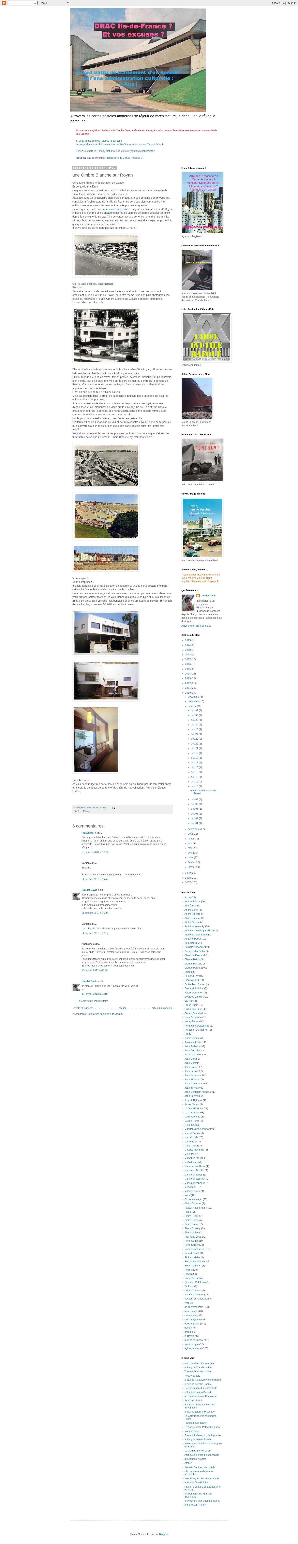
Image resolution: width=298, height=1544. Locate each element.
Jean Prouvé (191, 1071)
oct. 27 (195, 720)
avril (190, 852)
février (191, 862)
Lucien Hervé (191, 1120)
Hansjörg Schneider (195, 1422)
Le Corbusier (191, 1112)
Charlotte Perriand (194, 955)
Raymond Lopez (193, 1236)
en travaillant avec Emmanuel (200, 1396)
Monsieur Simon (193, 1174)
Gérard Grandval (193, 1013)
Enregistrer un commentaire (92, 1001)
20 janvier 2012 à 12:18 (94, 993)
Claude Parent (192, 967)
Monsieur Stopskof (194, 1178)
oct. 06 (195, 804)
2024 (188, 645)
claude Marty (191, 1315)
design (188, 1327)
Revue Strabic (192, 1375)
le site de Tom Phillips (196, 1482)
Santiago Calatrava (195, 1282)
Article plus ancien (162, 1008)
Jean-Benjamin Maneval (197, 1091)
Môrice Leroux (192, 1191)
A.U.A (187, 897)
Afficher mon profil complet (196, 625)
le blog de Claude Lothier (198, 1367)
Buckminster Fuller (194, 951)
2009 (188, 873)
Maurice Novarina (194, 1149)
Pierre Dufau (191, 1216)
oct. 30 (195, 715)
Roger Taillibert (192, 1265)
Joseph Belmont (193, 1100)
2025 (188, 640)
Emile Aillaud (191, 980)
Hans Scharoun (193, 1017)
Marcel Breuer (192, 1133)
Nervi (187, 1195)
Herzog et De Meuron (196, 1029)
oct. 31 (195, 710)
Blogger (163, 1534)
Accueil (122, 1008)
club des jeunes (193, 1319)
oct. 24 (195, 734)
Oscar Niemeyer (193, 1199)
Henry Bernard (192, 1021)
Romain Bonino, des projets (199, 1467)
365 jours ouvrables (195, 1459)
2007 (188, 882)
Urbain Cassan (192, 1290)
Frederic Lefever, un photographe (202, 1435)
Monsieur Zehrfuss (194, 1183)
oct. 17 (195, 762)
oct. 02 (195, 818)
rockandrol (87, 832)
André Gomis (191, 922)
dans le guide (191, 1323)
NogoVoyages (192, 1431)
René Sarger (191, 1244)
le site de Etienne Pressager (199, 1411)
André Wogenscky (194, 926)
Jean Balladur (192, 1046)
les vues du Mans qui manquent (202, 1500)
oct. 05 (195, 808)
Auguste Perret (192, 938)
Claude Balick (192, 959)
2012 (188, 683)
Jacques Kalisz (192, 1042)
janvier (192, 867)
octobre (192, 706)
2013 (188, 678)
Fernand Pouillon (194, 988)
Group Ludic (191, 1005)
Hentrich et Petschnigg (196, 1025)
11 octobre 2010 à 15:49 (94, 879)
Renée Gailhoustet (194, 1249)
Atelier (188, 1463)
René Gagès (191, 1240)
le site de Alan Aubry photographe (203, 1379)
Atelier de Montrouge (196, 934)
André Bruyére (192, 918)
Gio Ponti (189, 1000)
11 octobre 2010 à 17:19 (94, 933)
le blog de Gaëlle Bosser (198, 1439)
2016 (188, 664)
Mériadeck (190, 1187)
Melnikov (189, 1154)
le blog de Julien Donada (198, 1392)
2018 (188, 654)
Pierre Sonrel (191, 1224)
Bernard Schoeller (194, 947)
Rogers (188, 1269)
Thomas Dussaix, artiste (197, 1371)
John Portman (192, 1096)
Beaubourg (190, 943)
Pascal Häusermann (195, 1207)
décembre (194, 696)
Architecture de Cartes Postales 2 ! (124, 157)
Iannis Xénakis (192, 1038)
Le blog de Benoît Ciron (197, 1450)
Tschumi (189, 1286)
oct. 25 (195, 729)
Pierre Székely (192, 1228)
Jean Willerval (192, 1079)
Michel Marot (191, 1162)
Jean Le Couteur (193, 1054)
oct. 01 (195, 823)
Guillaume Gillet (193, 1009)
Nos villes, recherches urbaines (201, 1478)
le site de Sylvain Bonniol (198, 1384)
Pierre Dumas (192, 1220)
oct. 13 (195, 772)
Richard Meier (192, 1257)
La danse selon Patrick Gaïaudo (202, 1427)
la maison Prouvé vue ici (117, 209)
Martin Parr (190, 1145)
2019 (188, 650)
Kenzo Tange (191, 1104)
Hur (186, 1033)
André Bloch (191, 909)
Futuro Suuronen (193, 992)
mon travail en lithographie (199, 1363)
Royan (86, 811)
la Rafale (189, 1336)
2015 (188, 669)
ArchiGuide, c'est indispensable (201, 1454)
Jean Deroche (192, 1050)
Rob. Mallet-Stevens (195, 1261)
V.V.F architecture (194, 1294)
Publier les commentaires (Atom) (105, 1014)
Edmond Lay (191, 976)
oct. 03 (195, 813)
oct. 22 (195, 743)
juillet (191, 838)
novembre (194, 701)
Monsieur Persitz (193, 1170)
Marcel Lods (191, 1137)
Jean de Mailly (192, 1087)
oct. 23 (195, 738)
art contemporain (193, 1307)
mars (191, 857)
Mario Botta (190, 1141)
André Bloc (190, 905)
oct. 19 (195, 753)
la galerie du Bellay (195, 1505)
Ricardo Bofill (191, 1253)
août (190, 833)
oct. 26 (195, 724)
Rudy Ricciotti (192, 1278)
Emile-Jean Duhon (194, 984)
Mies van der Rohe (194, 1166)
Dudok (188, 972)
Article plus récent (83, 1008)
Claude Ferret (192, 963)
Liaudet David (89, 890)
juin (190, 843)
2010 (188, 692)
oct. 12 (195, 777)
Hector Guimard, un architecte (200, 1388)
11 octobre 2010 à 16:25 (94, 913)
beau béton (190, 1311)
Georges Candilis (194, 996)
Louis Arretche (192, 1116)
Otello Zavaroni (192, 1203)
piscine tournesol (193, 1340)
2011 (188, 687)
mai (190, 848)
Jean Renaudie (193, 1075)
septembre (194, 829)
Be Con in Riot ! (193, 1400)
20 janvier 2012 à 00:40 (94, 970)
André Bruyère (192, 914)
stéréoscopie (191, 1344)
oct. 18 (195, 757)
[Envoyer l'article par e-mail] (113, 807)
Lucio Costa (191, 1125)
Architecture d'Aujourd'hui (198, 930)
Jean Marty (190, 1062)
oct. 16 (195, 767)
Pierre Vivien (191, 1232)
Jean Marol (190, 1058)
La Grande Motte (193, 1108)
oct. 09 (195, 799)
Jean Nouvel (191, 1067)
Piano (187, 1211)
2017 (188, 659)
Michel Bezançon (194, 1158)
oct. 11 (195, 781)
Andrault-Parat (192, 901)
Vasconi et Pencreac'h (196, 1298)
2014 (188, 673)
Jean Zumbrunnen (194, 1083)
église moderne (193, 1348)
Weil (186, 1303)
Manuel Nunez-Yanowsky (198, 1129)
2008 (188, 877)
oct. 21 (195, 748)
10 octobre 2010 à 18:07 (94, 852)
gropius (188, 1332)
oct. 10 (195, 786)
